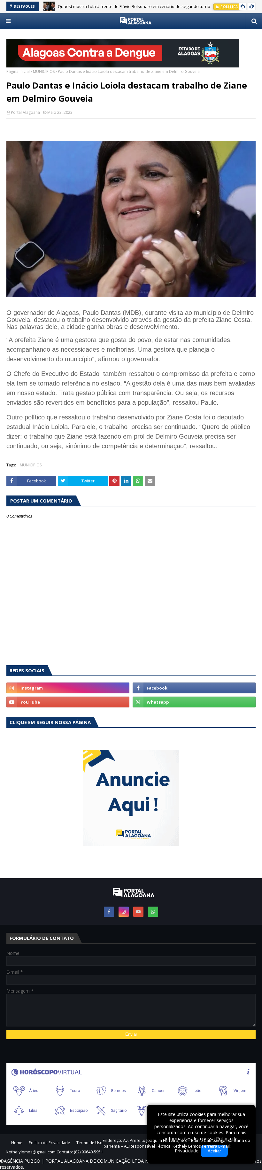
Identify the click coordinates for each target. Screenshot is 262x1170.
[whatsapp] (194, 702)
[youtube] (67, 702)
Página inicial (18, 71)
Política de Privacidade (49, 1142)
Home (16, 1142)
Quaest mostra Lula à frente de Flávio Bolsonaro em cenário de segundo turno (134, 6)
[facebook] (194, 687)
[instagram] (67, 687)
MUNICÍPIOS (44, 71)
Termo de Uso (89, 1142)
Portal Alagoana (25, 112)
